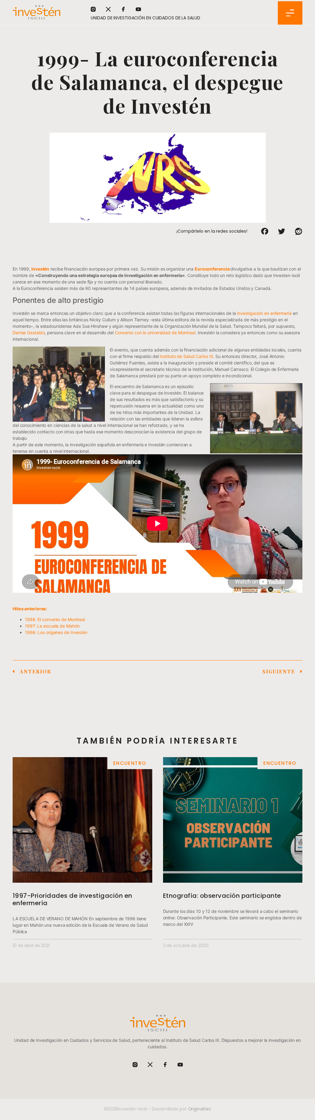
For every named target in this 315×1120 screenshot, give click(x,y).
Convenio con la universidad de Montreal (155, 332)
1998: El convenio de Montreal (55, 619)
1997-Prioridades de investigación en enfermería (72, 899)
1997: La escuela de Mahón (52, 625)
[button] (265, 231)
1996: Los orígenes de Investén (56, 632)
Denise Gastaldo (29, 332)
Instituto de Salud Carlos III (186, 356)
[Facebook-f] (123, 9)
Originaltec (199, 1109)
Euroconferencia (212, 268)
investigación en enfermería (264, 313)
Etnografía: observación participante (222, 895)
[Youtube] (138, 9)
